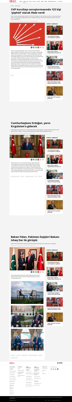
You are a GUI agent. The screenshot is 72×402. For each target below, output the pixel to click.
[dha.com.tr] (14, 363)
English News (12, 393)
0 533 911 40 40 (44, 368)
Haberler (12, 5)
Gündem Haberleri (13, 371)
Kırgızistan (32, 131)
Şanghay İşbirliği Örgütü (29, 176)
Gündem (20, 1)
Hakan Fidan (20, 243)
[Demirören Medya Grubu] (59, 363)
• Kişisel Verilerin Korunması (56, 400)
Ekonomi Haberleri (13, 378)
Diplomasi (40, 355)
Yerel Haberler (12, 383)
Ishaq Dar (18, 355)
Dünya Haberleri (12, 376)
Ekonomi (34, 1)
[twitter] (53, 369)
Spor (27, 1)
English (42, 1)
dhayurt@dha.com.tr (29, 379)
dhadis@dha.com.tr (37, 378)
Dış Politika (40, 176)
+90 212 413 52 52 (37, 385)
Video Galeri (12, 392)
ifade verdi (30, 65)
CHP (30, 16)
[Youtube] (57, 369)
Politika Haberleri (17, 5)
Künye (19, 368)
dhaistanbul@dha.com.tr (30, 373)
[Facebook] (51, 369)
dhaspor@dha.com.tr (29, 385)
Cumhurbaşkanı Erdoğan (15, 176)
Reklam (45, 1)
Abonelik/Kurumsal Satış (52, 1)
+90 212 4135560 (28, 378)
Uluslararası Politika (14, 357)
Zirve (35, 170)
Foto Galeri (11, 390)
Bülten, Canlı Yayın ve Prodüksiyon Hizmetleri (21, 373)
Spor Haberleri (12, 374)
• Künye (45, 400)
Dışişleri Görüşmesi (24, 355)
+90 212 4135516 (28, 384)
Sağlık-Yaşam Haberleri (12, 385)
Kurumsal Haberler (13, 379)
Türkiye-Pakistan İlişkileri (33, 355)
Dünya (30, 1)
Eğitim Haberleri (12, 381)
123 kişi (12, 75)
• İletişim (49, 400)
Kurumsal (38, 1)
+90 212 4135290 (37, 376)
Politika (24, 1)
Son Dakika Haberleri (11, 369)
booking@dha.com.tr (37, 383)
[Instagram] (55, 369)
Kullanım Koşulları (21, 370)
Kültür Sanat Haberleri (12, 388)
